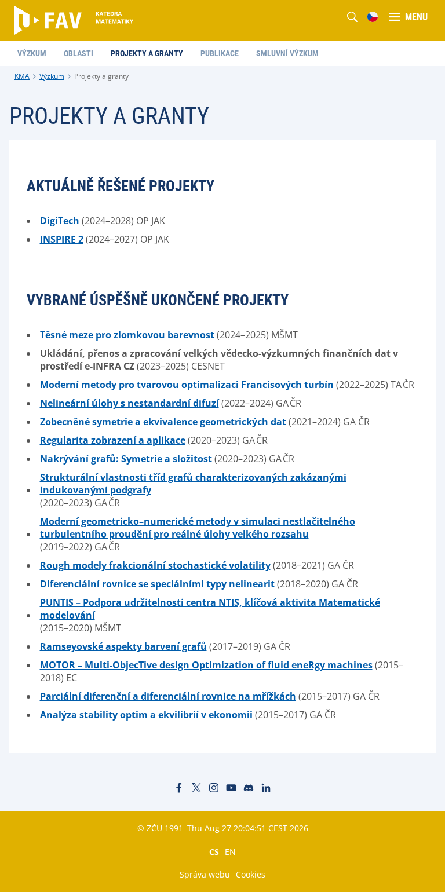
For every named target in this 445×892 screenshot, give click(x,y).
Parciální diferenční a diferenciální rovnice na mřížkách (168, 696)
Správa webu (205, 874)
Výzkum (51, 76)
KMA (22, 76)
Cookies (250, 874)
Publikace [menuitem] (219, 53)
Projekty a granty (101, 76)
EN (230, 851)
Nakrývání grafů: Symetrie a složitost (126, 458)
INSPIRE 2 (61, 239)
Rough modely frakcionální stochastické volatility (155, 565)
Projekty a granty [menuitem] (147, 53)
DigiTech (59, 220)
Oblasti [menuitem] (78, 53)
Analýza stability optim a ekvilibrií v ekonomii (146, 714)
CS (214, 851)
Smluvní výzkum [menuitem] (287, 53)
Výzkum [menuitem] (31, 53)
